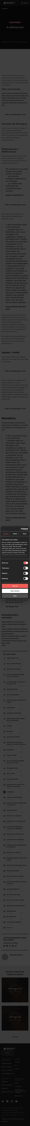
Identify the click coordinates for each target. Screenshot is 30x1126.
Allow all (15, 586)
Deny (15, 596)
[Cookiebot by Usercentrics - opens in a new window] (21, 529)
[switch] (25, 568)
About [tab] (24, 533)
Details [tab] (15, 533)
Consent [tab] (5, 533)
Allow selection (15, 591)
